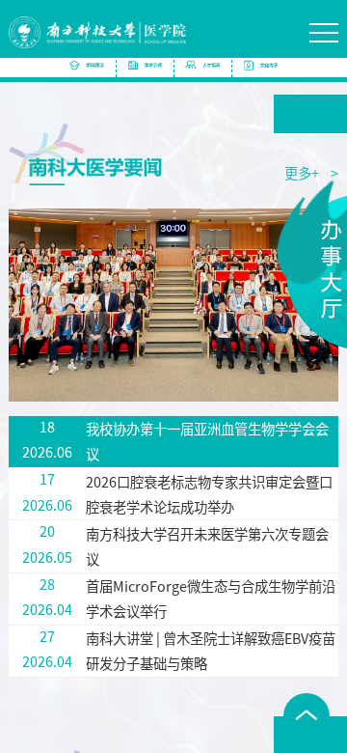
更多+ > (311, 172)
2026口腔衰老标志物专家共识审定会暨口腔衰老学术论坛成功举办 (209, 493)
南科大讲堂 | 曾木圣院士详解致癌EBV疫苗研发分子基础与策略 (210, 650)
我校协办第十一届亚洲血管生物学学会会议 (207, 440)
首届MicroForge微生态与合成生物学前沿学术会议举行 (210, 598)
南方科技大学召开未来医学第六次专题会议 (207, 546)
